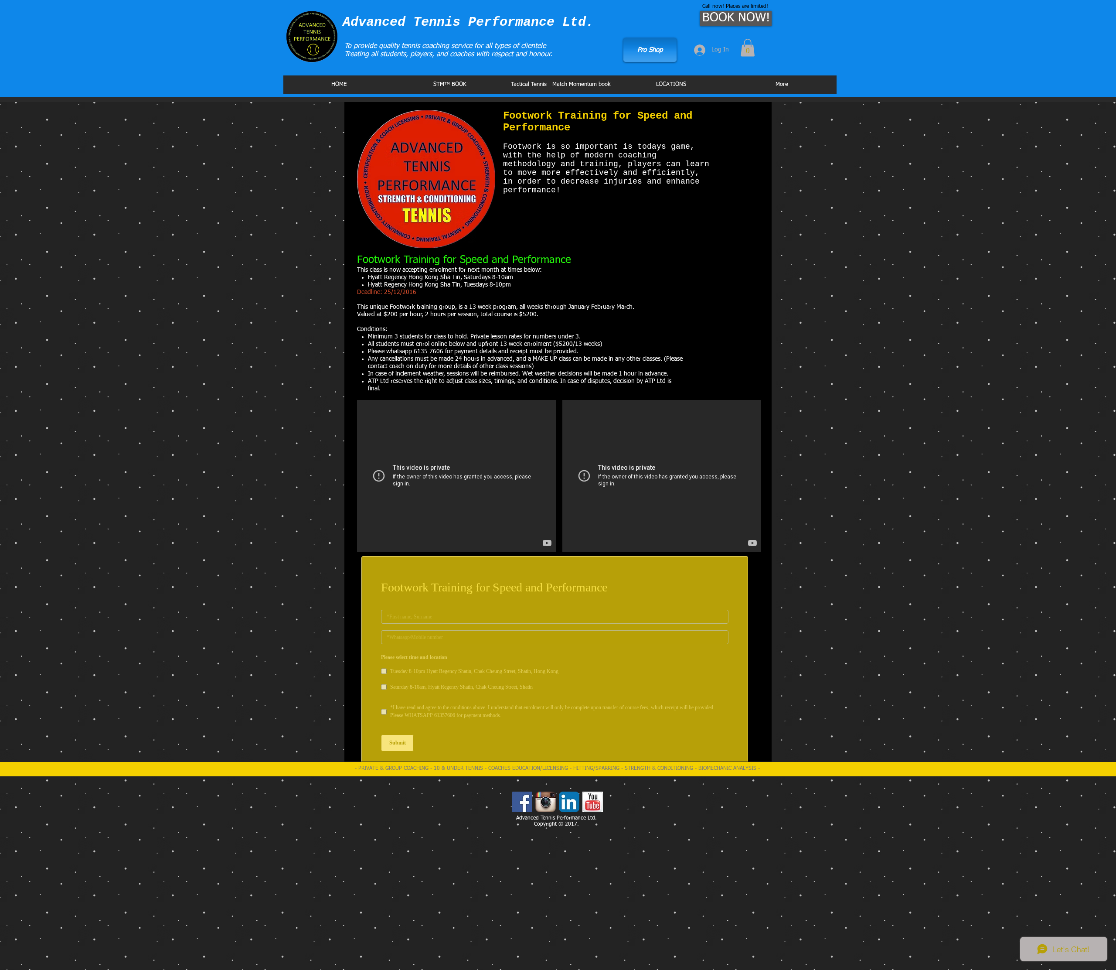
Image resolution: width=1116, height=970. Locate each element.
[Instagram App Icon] (545, 861)
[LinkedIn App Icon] (569, 861)
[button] (747, 48)
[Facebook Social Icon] (522, 861)
